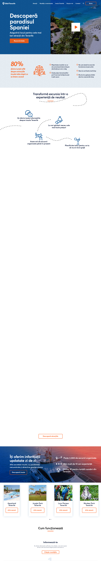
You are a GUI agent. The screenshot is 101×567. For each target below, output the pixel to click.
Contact (78, 3)
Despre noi (70, 3)
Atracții (35, 3)
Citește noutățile (50, 552)
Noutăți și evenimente (46, 3)
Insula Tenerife (59, 3)
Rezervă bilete (19, 41)
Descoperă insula (18, 472)
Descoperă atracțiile (50, 436)
